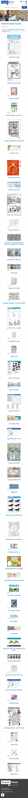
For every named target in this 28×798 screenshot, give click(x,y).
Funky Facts (14, 273)
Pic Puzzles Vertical (14, 610)
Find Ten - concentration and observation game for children (14, 243)
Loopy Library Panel (14, 480)
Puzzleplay (14, 633)
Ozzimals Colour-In (14, 552)
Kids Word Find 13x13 (14, 439)
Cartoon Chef (14, 153)
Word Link (14, 774)
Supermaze (14, 744)
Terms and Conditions (5, 791)
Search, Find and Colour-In (14, 675)
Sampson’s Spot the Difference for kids (14, 649)
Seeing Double (14, 703)
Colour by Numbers (14, 177)
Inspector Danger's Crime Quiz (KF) (14, 303)
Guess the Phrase (14, 288)
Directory (4, 29)
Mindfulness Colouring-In (14, 539)
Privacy (11, 791)
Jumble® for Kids (14, 341)
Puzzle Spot (14, 621)
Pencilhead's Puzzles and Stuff (14, 580)
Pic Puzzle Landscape (14, 595)
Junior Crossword (14, 378)
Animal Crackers (14, 98)
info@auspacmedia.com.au (6, 789)
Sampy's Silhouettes (14, 661)
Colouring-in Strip (14, 190)
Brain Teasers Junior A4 (14, 115)
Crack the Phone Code (14, 215)
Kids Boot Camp (14, 424)
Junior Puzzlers (14, 390)
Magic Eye (14, 492)
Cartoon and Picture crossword (14, 141)
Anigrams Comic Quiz (14, 83)
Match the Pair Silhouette (14, 515)
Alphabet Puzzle (14, 57)
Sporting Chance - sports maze (14, 728)
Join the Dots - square (14, 328)
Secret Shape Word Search (14, 690)
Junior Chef (14, 356)
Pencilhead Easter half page (14, 569)
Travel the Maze (14, 758)
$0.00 (23, 1)
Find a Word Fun (14, 230)
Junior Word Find (14, 411)
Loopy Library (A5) (14, 463)
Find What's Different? (14, 260)
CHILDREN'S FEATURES (13, 29)
